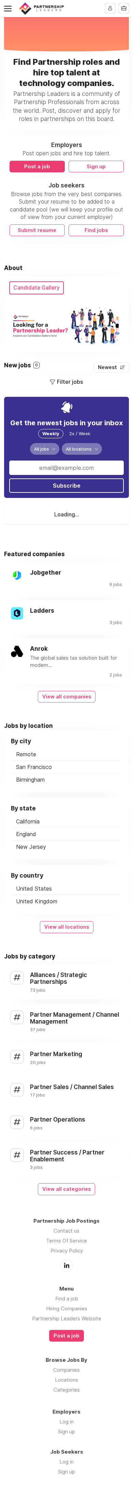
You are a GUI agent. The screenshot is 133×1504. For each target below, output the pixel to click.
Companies (66, 1370)
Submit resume (37, 230)
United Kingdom (36, 901)
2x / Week (79, 433)
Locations (66, 1380)
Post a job (37, 166)
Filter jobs (70, 381)
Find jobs (96, 230)
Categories (67, 1389)
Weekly (50, 433)
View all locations (66, 927)
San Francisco (34, 766)
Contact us (66, 1230)
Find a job (66, 1298)
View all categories (66, 1189)
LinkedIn (66, 1266)
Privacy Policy (66, 1250)
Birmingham (30, 779)
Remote (26, 754)
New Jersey (31, 846)
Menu (9, 8)
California (28, 821)
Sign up (96, 166)
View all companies (66, 697)
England (26, 834)
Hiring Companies (66, 1308)
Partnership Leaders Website (66, 1318)
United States (34, 888)
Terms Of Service (66, 1240)
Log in (66, 1421)
